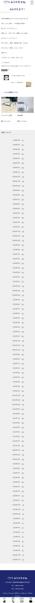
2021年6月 (18, 423)
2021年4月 (18, 432)
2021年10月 (18, 404)
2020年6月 (18, 477)
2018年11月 (18, 559)
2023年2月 (18, 331)
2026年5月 (18, 154)
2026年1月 (18, 172)
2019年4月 (18, 537)
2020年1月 (18, 500)
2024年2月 (18, 277)
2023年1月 (18, 336)
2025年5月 (18, 208)
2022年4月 (18, 377)
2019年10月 (18, 514)
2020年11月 (18, 455)
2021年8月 (18, 414)
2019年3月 (18, 541)
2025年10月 (18, 186)
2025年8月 (18, 195)
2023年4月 (18, 322)
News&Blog (4, 70)
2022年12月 (18, 341)
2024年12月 (18, 231)
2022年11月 (18, 345)
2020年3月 (18, 491)
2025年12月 (18, 177)
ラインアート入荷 (6, 115)
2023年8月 (18, 304)
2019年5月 (18, 532)
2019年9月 (18, 518)
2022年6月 (18, 368)
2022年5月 (18, 372)
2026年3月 (18, 163)
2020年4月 (18, 486)
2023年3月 (18, 327)
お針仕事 (20, 115)
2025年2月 (18, 222)
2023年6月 (18, 313)
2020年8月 (18, 468)
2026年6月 (18, 149)
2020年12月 (18, 450)
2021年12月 (18, 395)
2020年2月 (18, 496)
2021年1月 (18, 445)
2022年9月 (18, 354)
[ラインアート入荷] (9, 105)
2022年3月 (18, 382)
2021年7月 (18, 418)
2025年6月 (18, 204)
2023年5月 (18, 318)
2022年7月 (18, 363)
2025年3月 (18, 218)
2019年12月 (18, 505)
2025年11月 (18, 181)
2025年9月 (18, 190)
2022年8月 (18, 359)
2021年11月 (18, 400)
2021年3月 (18, 436)
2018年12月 (18, 555)
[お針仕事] (26, 105)
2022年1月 (18, 391)
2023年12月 (18, 286)
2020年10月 (18, 459)
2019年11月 (18, 509)
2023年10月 (18, 295)
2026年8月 (18, 140)
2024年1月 (18, 281)
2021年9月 (18, 409)
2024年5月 (18, 263)
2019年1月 (18, 550)
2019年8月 (18, 523)
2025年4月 (18, 213)
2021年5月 (18, 427)
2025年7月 (18, 199)
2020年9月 (18, 464)
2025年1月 (18, 227)
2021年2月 (18, 441)
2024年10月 (18, 240)
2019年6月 (18, 527)
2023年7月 (18, 309)
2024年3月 (18, 272)
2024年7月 (18, 254)
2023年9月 (18, 300)
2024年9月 (18, 245)
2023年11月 (18, 290)
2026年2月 (18, 167)
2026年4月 (18, 158)
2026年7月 (18, 145)
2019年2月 (18, 546)
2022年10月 (18, 350)
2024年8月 (18, 249)
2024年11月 (18, 236)
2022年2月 (18, 386)
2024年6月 (18, 259)
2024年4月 (18, 268)
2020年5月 (18, 482)
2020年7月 (18, 473)
